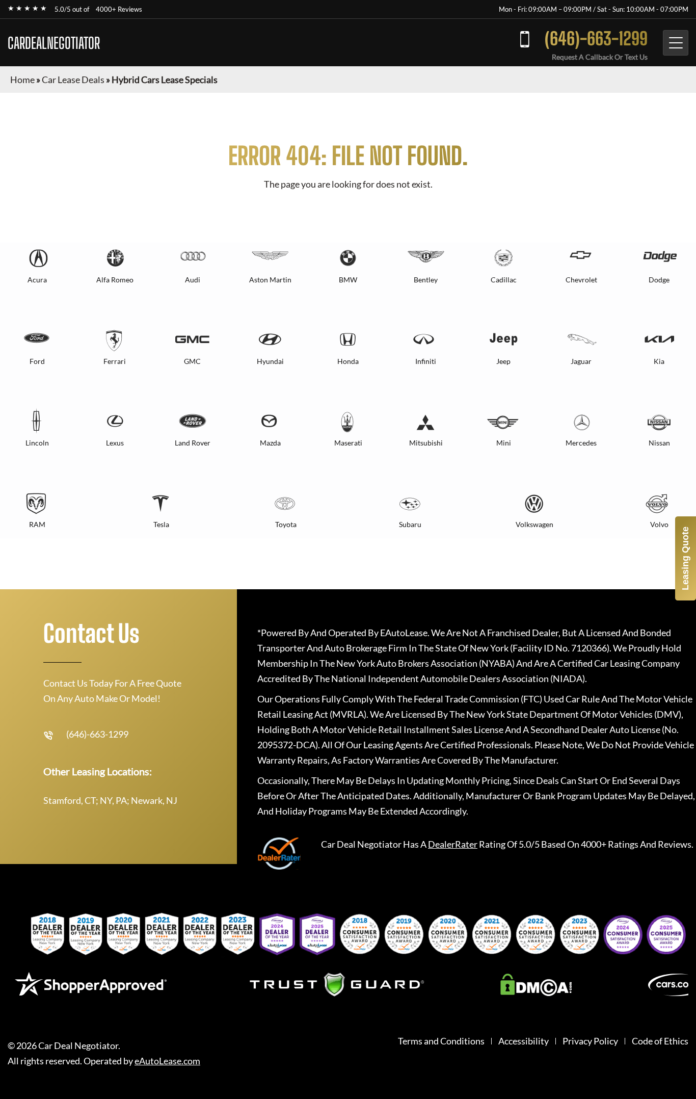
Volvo (659, 524)
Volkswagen (534, 524)
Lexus (115, 442)
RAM (37, 524)
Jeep (503, 361)
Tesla (161, 524)
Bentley (426, 279)
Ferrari (114, 361)
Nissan (659, 442)
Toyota (286, 524)
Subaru (410, 524)
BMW (348, 279)
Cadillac (504, 279)
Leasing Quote (685, 558)
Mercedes (581, 442)
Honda (348, 361)
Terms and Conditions (441, 1041)
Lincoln (37, 442)
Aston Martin (270, 279)
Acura (37, 279)
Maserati (348, 442)
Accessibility (523, 1041)
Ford (37, 361)
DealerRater (452, 844)
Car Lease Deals (73, 79)
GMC (192, 361)
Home (22, 79)
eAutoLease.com (167, 1061)
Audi (192, 279)
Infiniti (425, 361)
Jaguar (581, 361)
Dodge (659, 279)
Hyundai (270, 361)
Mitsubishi (426, 442)
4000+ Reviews (119, 9)
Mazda (270, 442)
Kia (659, 361)
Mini (503, 442)
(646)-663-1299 (596, 38)
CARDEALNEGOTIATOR (54, 43)
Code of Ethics (660, 1041)
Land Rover (192, 442)
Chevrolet (581, 279)
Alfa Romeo (114, 279)
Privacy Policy (590, 1041)
